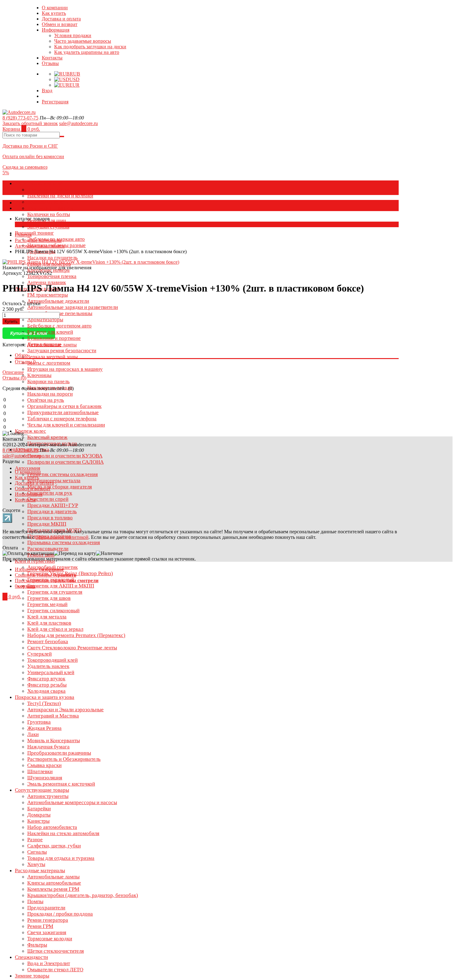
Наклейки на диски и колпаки (60, 196)
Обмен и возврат (59, 24)
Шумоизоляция (44, 778)
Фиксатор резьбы (47, 685)
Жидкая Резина (44, 728)
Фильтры (37, 945)
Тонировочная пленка (51, 276)
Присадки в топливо (50, 518)
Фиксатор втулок (46, 679)
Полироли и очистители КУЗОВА (64, 456)
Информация (55, 29)
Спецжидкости (31, 957)
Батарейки (39, 809)
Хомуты (36, 864)
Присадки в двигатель (52, 511)
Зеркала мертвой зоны (52, 357)
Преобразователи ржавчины (59, 753)
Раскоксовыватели (47, 549)
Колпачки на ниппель (51, 208)
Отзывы (50, 63)
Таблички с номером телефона (62, 419)
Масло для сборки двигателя (59, 487)
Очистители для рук (49, 493)
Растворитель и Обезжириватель (64, 759)
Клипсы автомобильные (54, 883)
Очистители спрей (47, 499)
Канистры (38, 821)
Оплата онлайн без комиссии (33, 156)
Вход (47, 90)
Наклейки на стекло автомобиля (63, 833)
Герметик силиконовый (53, 610)
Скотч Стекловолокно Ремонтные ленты (72, 648)
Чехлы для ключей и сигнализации (66, 425)
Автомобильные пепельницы (59, 313)
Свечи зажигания (46, 932)
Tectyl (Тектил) (44, 703)
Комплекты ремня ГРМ (53, 889)
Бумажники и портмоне (54, 338)
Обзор (21, 355)
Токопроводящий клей (52, 660)
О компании (55, 7)
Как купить (54, 13)
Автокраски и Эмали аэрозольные (65, 710)
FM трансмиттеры (47, 295)
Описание (13, 372)
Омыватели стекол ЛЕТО (55, 970)
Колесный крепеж (47, 437)
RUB (75, 73)
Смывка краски (44, 765)
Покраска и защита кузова (44, 697)
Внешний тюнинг (34, 233)
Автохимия (27, 468)
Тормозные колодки (49, 939)
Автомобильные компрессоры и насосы (72, 802)
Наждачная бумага (48, 747)
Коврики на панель (48, 381)
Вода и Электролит (48, 963)
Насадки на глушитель (52, 258)
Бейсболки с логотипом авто (59, 326)
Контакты (52, 57)
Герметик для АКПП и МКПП (60, 586)
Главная (23, 234)
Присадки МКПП (46, 524)
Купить (11, 321)
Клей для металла (47, 617)
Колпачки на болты (48, 214)
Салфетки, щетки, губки (54, 846)
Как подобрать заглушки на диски (90, 46)
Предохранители (46, 908)
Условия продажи (72, 35)
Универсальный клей (50, 672)
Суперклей (39, 654)
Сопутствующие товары (42, 790)
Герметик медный (47, 604)
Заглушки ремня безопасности (61, 350)
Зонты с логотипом (48, 363)
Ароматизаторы (45, 320)
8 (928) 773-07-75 (20, 117)
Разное (35, 840)
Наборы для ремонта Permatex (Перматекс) (76, 635)
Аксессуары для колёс (40, 183)
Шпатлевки (40, 771)
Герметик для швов (49, 598)
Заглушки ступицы (48, 227)
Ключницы (39, 375)
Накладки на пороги (50, 394)
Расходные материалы (40, 870)
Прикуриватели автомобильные (63, 412)
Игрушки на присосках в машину (65, 369)
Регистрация (55, 101)
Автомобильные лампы (53, 877)
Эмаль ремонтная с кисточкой (61, 784)
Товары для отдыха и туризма (60, 858)
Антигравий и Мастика (53, 716)
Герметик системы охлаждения (62, 474)
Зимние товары (32, 976)
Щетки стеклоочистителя (55, 951)
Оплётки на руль (45, 400)
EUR (74, 85)
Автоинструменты (47, 796)
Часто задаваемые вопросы (82, 41)
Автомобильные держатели (58, 301)
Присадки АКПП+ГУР (52, 505)
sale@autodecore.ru (78, 123)
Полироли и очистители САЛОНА (65, 462)
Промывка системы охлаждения (63, 542)
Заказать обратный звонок (30, 123)
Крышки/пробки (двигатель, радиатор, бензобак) (82, 895)
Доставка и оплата (61, 18)
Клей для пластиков (49, 623)
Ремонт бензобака (47, 641)
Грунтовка (39, 722)
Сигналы (37, 852)
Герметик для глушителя (54, 592)
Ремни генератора (47, 920)
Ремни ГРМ (40, 926)
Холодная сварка (46, 691)
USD (74, 79)
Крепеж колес (30, 431)
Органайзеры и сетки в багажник (64, 406)
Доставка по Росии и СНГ (30, 146)
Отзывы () (14, 377)
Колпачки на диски (48, 190)
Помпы (35, 901)
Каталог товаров (32, 202)
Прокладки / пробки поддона (60, 914)
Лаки (33, 734)
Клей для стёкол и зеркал (55, 629)
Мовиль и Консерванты (53, 740)
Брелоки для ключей (50, 332)
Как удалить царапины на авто (86, 52)
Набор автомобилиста (52, 827)
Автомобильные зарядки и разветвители (72, 307)
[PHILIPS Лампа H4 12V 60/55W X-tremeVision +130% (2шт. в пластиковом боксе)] (90, 262)
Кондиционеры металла (53, 480)
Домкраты (38, 815)
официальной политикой (62, 537)
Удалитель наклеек (48, 666)
